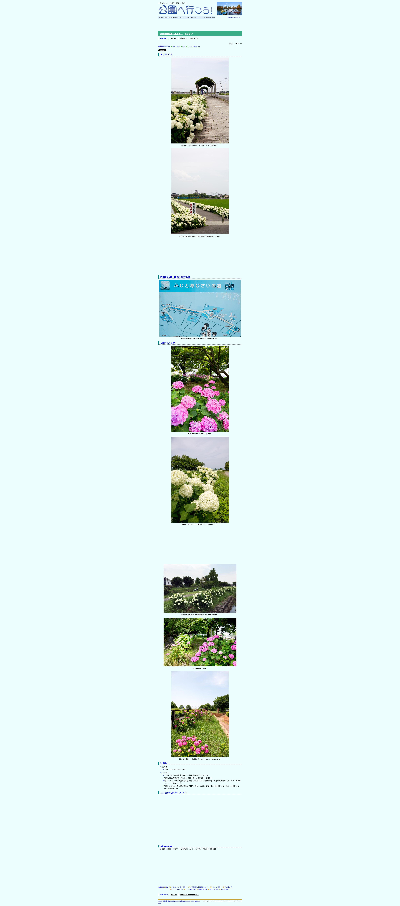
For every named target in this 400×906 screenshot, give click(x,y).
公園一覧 (167, 17)
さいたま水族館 (190, 889)
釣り (183, 46)
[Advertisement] (200, 25)
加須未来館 (224, 889)
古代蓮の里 (228, 887)
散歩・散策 (176, 46)
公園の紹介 (164, 38)
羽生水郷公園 (202, 889)
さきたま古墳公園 (177, 889)
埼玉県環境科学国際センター (199, 887)
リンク (202, 17)
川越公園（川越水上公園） (234, 17)
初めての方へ (210, 17)
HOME (161, 17)
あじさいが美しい (194, 46)
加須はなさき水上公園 (178, 887)
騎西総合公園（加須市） (171, 34)
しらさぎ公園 (216, 887)
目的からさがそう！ (178, 17)
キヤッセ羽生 (214, 889)
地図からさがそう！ (193, 17)
